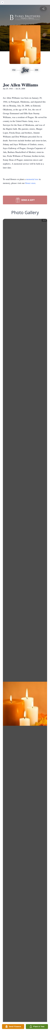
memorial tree (32, 179)
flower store (30, 183)
